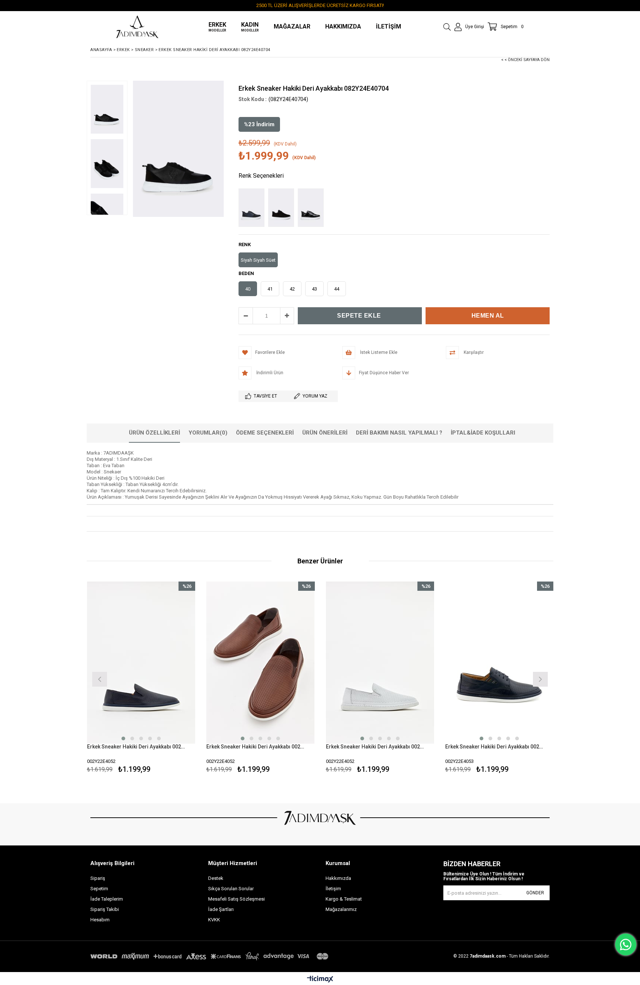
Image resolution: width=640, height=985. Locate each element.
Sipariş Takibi (104, 909)
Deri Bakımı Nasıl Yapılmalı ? (399, 432)
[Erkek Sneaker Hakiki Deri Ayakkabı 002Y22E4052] (141, 663)
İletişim (333, 888)
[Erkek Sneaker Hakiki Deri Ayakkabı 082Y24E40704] (253, 207)
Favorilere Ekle (140, 678)
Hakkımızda (338, 878)
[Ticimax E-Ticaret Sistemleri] (320, 979)
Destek (215, 878)
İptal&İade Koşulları (483, 432)
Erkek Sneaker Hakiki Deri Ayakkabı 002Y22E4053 (494, 747)
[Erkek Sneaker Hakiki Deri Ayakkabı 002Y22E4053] (499, 663)
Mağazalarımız (341, 909)
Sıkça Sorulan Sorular (231, 888)
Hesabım (100, 919)
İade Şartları (221, 909)
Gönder (535, 892)
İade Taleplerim (106, 899)
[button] (123, 738)
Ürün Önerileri (324, 432)
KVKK (214, 919)
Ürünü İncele (167, 678)
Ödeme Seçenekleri (265, 432)
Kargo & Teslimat (344, 899)
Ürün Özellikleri (154, 432)
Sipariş (97, 878)
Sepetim (99, 888)
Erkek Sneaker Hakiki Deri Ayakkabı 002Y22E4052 (136, 747)
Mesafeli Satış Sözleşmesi (236, 899)
